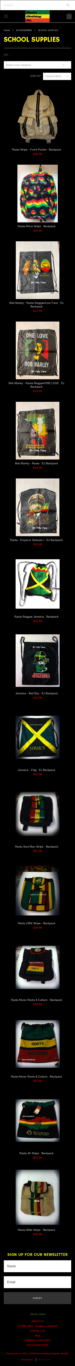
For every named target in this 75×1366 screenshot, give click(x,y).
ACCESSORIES (24, 30)
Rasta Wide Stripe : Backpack (36, 1229)
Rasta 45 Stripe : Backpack (36, 1153)
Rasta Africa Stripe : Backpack (37, 226)
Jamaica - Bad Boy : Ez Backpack (36, 693)
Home (7, 30)
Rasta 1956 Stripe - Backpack (36, 923)
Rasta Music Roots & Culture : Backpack (36, 1076)
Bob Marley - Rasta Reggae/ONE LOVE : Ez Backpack (36, 384)
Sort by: (35, 76)
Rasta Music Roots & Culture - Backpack (36, 999)
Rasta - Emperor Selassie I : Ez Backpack (36, 540)
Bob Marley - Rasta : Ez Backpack (36, 463)
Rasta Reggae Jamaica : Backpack (36, 616)
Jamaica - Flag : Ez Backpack (36, 769)
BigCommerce (44, 1360)
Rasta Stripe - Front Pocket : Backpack (36, 149)
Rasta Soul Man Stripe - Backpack (36, 846)
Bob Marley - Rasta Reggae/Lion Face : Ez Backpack (36, 304)
